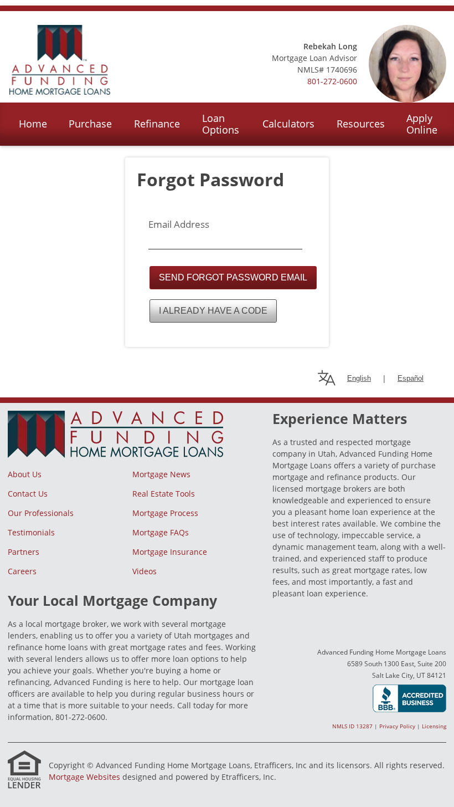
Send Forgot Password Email (233, 277)
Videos (144, 571)
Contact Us (28, 493)
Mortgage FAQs (160, 532)
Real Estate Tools (163, 493)
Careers (22, 571)
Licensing (434, 726)
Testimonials (31, 532)
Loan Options (220, 123)
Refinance (157, 123)
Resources (361, 123)
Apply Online (421, 123)
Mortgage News (161, 474)
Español (411, 378)
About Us (25, 474)
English (359, 378)
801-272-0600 (332, 81)
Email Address (178, 224)
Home (33, 123)
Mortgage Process (165, 513)
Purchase (90, 123)
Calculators (288, 123)
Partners (23, 551)
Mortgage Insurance (169, 551)
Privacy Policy (397, 726)
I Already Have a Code (213, 310)
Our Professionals (41, 513)
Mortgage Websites (84, 777)
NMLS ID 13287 (352, 726)
